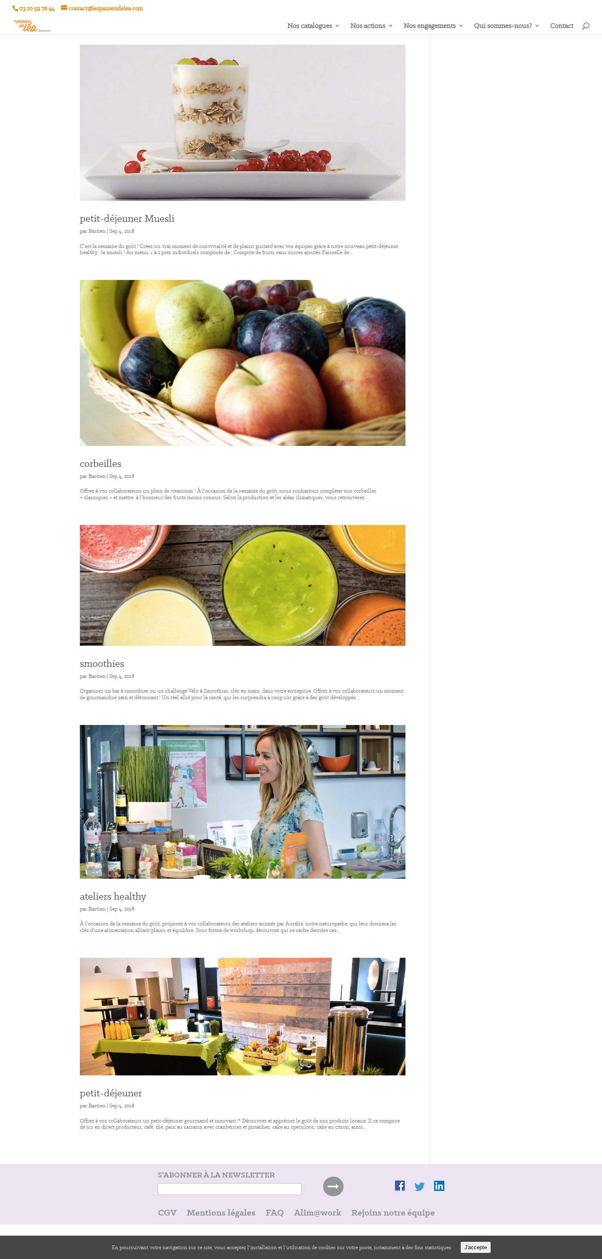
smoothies (102, 663)
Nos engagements (430, 26)
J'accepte (475, 1247)
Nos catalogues (309, 26)
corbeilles (100, 463)
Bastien (97, 230)
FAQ (275, 1212)
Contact (561, 26)
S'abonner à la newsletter (216, 1175)
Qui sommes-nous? (503, 26)
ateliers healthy (113, 896)
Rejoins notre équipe (393, 1212)
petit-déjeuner (111, 1093)
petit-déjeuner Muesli (127, 218)
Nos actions (368, 26)
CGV (167, 1212)
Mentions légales (221, 1212)
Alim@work (317, 1212)
